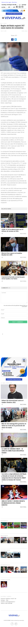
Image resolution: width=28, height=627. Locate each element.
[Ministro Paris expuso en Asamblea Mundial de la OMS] (14, 244)
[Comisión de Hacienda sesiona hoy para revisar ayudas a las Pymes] (14, 268)
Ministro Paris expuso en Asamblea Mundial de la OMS (12, 254)
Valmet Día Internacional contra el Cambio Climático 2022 (12, 401)
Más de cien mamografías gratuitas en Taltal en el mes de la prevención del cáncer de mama (14, 426)
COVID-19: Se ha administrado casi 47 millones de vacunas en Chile (12, 230)
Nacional (3, 23)
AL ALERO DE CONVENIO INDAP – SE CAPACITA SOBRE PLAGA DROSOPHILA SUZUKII (13, 451)
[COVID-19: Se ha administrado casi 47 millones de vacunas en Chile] (14, 220)
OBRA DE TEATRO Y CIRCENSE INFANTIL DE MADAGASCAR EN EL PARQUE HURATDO (13, 503)
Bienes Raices (14, 2)
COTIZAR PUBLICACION (14, 13)
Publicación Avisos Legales (6, 2)
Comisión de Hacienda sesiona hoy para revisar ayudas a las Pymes (13, 278)
